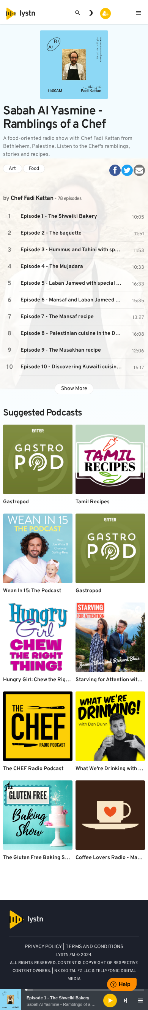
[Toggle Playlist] (140, 1000)
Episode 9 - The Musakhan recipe (60, 350)
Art (12, 168)
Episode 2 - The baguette (51, 233)
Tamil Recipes (93, 502)
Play (9, 216)
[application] (74, 1000)
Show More (74, 389)
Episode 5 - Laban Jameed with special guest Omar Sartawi (71, 283)
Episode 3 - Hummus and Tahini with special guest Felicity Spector (71, 250)
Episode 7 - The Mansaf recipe (57, 317)
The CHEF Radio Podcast (33, 769)
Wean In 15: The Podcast (32, 591)
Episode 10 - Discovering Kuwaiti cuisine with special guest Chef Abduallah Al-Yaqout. (71, 367)
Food (34, 168)
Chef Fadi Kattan (32, 198)
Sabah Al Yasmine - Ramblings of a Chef (63, 1004)
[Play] (110, 1000)
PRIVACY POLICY (43, 947)
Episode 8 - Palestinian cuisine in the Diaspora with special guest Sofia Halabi (71, 333)
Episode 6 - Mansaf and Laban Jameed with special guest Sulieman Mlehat (71, 300)
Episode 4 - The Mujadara (51, 267)
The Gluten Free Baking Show (39, 858)
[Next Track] (125, 1000)
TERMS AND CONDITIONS (94, 947)
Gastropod (16, 502)
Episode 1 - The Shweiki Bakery (58, 998)
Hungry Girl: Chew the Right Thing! (45, 680)
